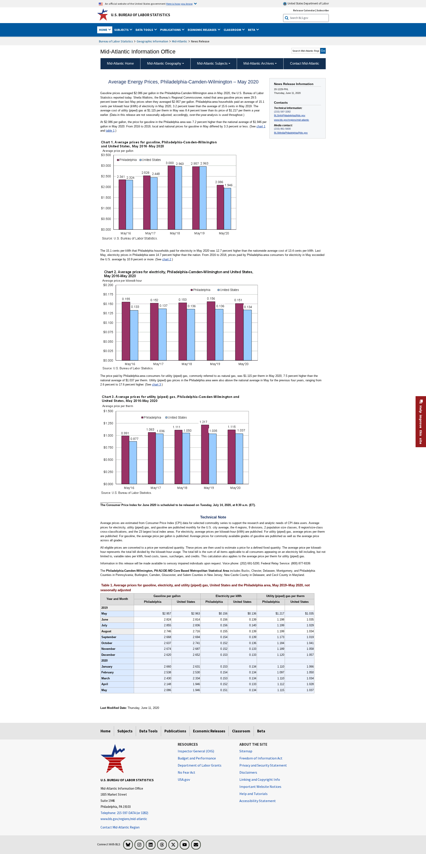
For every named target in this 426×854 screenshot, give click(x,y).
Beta (261, 731)
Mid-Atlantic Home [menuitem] (120, 63)
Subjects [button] (121, 30)
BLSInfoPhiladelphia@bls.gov (289, 115)
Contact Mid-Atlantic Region (120, 827)
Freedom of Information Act (260, 758)
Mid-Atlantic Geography (164, 63)
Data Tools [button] (145, 30)
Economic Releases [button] (202, 30)
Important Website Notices (260, 786)
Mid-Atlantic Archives (258, 63)
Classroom (241, 731)
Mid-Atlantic (179, 41)
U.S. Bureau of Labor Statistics (140, 14)
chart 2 (166, 259)
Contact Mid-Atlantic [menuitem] (304, 63)
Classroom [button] (233, 30)
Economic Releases (209, 731)
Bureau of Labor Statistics (116, 41)
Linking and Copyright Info (259, 779)
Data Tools (148, 731)
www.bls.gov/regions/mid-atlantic (291, 120)
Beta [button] (252, 30)
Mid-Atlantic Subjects (212, 63)
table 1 (110, 130)
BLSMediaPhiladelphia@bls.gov (291, 132)
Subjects (124, 731)
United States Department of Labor (308, 3)
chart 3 (156, 384)
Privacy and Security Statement (263, 765)
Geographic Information (152, 41)
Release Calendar (304, 10)
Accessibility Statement (257, 801)
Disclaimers (248, 772)
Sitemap (245, 751)
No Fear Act (186, 772)
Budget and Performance (197, 758)
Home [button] (103, 30)
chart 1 (260, 126)
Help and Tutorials (253, 793)
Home (105, 731)
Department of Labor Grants (199, 765)
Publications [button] (170, 30)
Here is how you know (179, 3)
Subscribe (323, 10)
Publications (175, 731)
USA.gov (184, 779)
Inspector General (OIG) (196, 751)
